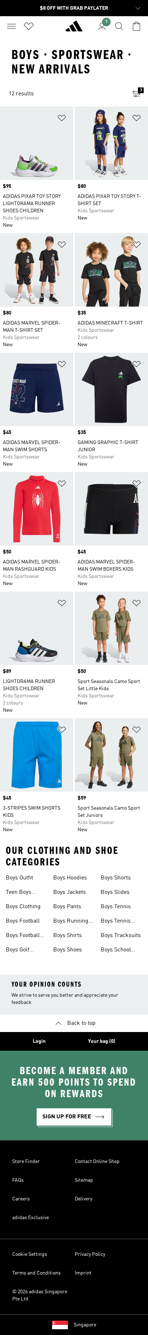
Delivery (83, 1199)
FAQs (18, 1180)
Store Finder (26, 1161)
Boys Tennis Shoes (116, 922)
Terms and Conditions (36, 1273)
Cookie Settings (29, 1254)
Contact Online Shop (97, 1161)
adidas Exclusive (30, 1217)
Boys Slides (115, 892)
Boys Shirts (67, 935)
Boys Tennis (116, 907)
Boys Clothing (23, 907)
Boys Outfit (19, 878)
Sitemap (84, 1180)
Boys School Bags (116, 950)
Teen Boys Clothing (18, 893)
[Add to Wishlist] (62, 119)
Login (39, 1041)
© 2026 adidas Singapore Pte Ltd (39, 1295)
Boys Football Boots (23, 936)
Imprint (83, 1273)
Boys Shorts (116, 878)
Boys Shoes (67, 950)
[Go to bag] (136, 26)
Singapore (85, 1324)
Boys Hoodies (70, 878)
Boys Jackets (69, 892)
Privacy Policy (90, 1254)
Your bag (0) (101, 1041)
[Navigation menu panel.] (11, 26)
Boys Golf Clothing (17, 950)
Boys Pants (67, 907)
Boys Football (23, 921)
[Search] (119, 26)
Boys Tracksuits (121, 935)
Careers (21, 1199)
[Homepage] (74, 29)
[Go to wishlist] (28, 26)
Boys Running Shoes (70, 922)
